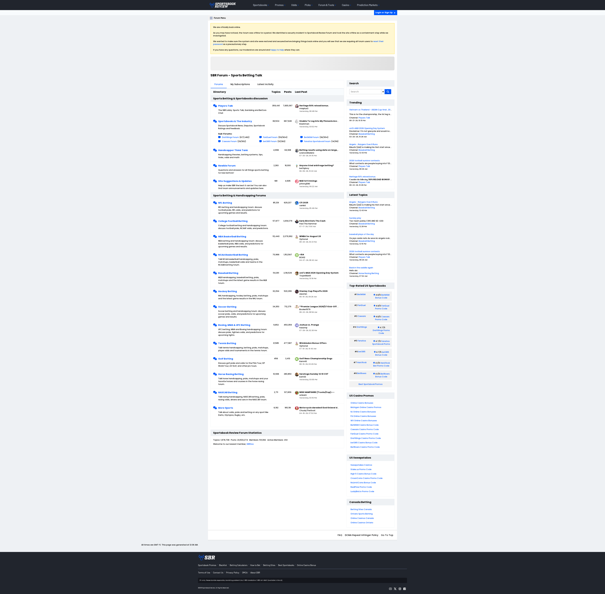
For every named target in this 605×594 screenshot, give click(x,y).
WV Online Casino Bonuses (364, 420)
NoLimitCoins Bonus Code (363, 482)
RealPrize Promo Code (361, 487)
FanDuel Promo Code (382, 307)
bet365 (361, 351)
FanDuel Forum (270, 137)
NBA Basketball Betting (232, 236)
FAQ (340, 535)
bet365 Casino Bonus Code (364, 442)
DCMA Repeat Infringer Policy (361, 535)
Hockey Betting (227, 291)
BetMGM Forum (311, 137)
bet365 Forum (270, 141)
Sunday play (355, 218)
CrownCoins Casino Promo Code (367, 478)
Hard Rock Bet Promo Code (381, 364)
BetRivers (361, 373)
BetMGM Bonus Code (382, 296)
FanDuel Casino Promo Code (364, 433)
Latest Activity (265, 84)
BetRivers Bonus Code (382, 375)
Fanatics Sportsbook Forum (317, 141)
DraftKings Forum (230, 137)
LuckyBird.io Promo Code (362, 491)
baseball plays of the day (361, 234)
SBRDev (250, 444)
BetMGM (361, 294)
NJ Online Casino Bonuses (363, 411)
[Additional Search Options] (383, 91)
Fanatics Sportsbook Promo (381, 342)
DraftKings (362, 327)
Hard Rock (361, 362)
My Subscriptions (240, 84)
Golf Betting (225, 358)
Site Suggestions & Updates (235, 181)
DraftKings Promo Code (381, 331)
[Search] (388, 91)
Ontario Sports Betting (362, 513)
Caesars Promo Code (382, 318)
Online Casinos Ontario (362, 522)
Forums (218, 84)
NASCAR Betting (227, 392)
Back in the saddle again (361, 267)
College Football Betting (233, 221)
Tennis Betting (227, 343)
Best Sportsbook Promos (371, 384)
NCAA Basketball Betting (233, 254)
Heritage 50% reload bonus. (362, 176)
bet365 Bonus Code (382, 353)
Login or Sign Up (384, 12)
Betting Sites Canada (361, 509)
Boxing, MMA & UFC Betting (234, 325)
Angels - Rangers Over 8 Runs (363, 144)
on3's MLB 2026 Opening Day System (367, 128)
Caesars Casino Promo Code (365, 429)
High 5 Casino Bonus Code (363, 473)
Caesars (362, 316)
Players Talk (225, 105)
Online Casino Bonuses (362, 403)
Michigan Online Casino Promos (366, 407)
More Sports (225, 407)
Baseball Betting (228, 273)
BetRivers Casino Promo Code (365, 447)
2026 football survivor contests (364, 160)
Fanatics (362, 340)
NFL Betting (225, 202)
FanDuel (362, 305)
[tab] (219, 84)
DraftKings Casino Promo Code (366, 438)
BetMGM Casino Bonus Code (365, 425)
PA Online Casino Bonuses (363, 416)
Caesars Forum (229, 141)
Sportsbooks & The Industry (235, 121)
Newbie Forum (227, 165)
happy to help (277, 50)
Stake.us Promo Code (361, 469)
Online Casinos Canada (362, 518)
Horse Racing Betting (231, 374)
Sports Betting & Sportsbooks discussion (240, 98)
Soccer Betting (227, 306)
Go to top (387, 535)
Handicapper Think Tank (233, 150)
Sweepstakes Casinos (361, 465)
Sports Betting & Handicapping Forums (239, 195)
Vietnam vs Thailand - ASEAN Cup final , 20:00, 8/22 (374, 109)
